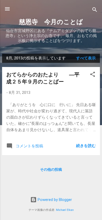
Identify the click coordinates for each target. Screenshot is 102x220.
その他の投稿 (51, 169)
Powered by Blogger (54, 199)
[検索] (95, 11)
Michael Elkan (65, 210)
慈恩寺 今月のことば (51, 22)
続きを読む (86, 145)
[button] (92, 75)
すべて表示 (86, 58)
